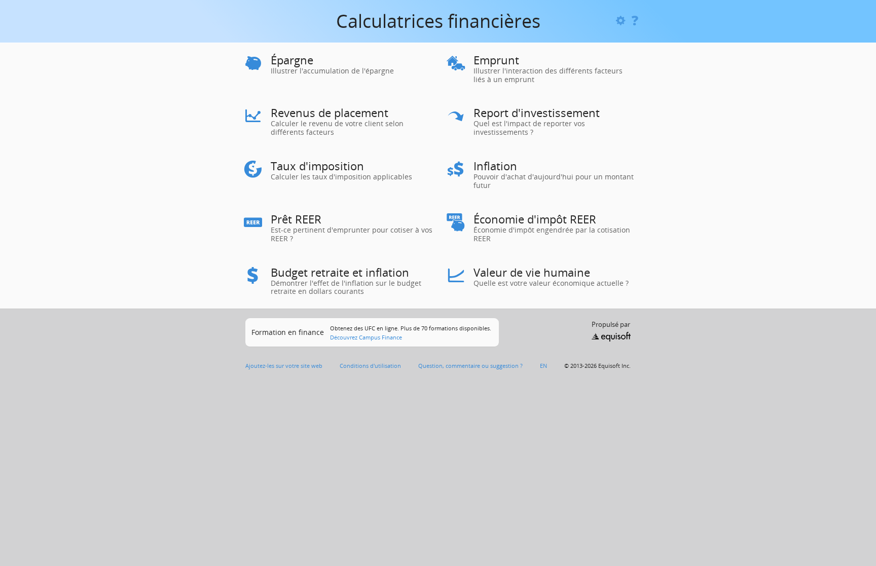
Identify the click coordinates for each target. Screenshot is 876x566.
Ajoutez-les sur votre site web (283, 365)
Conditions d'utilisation (370, 365)
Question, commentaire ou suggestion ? (470, 365)
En (543, 365)
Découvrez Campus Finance (366, 337)
